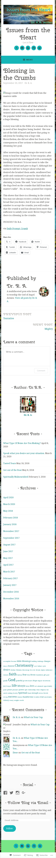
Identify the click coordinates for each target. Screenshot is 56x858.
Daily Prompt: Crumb (17, 228)
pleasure (15, 690)
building (34, 661)
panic (5, 690)
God (11, 679)
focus (32, 674)
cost (35, 666)
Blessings (26, 661)
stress (41, 693)
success (12, 696)
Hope (35, 680)
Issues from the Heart (28, 33)
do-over (32, 670)
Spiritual (22, 692)
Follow (9, 828)
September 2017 (11, 537)
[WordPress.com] (39, 48)
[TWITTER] (16, 846)
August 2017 (9, 544)
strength (35, 693)
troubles (37, 697)
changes (47, 661)
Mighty (43, 326)
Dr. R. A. (28, 83)
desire (6, 669)
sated (5, 693)
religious (43, 690)
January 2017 (9, 585)
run (47, 690)
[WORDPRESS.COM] (40, 846)
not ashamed (39, 686)
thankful (26, 697)
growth (25, 681)
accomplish (7, 661)
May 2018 (8, 510)
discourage (26, 670)
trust (42, 697)
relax (38, 690)
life (14, 685)
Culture (39, 666)
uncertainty (48, 697)
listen (27, 686)
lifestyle (21, 685)
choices (11, 666)
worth (22, 700)
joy (4, 686)
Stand (29, 693)
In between (46, 681)
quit (26, 690)
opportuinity (48, 686)
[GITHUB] (34, 846)
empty (43, 670)
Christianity (24, 665)
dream (38, 670)
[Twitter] (16, 48)
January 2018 (9, 524)
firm (28, 675)
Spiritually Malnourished (15, 476)
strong (5, 697)
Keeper (8, 686)
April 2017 (8, 564)
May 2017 (8, 558)
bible (19, 661)
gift (45, 675)
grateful (19, 680)
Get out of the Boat (12, 470)
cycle (44, 666)
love (32, 685)
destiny (13, 670)
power (21, 689)
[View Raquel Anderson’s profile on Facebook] (5, 793)
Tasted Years (9, 463)
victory (6, 700)
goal (47, 675)
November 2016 (11, 598)
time (31, 697)
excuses (5, 675)
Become (13, 661)
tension (19, 697)
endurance (48, 670)
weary (11, 700)
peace (9, 689)
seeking (9, 693)
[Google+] (28, 48)
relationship (32, 690)
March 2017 (9, 571)
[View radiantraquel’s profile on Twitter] (11, 793)
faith (13, 674)
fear (25, 674)
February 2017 (10, 578)
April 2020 (8, 497)
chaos (5, 666)
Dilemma (19, 670)
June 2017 (8, 551)
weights (16, 700)
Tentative (17, 316)
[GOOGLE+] (28, 846)
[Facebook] (22, 48)
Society (15, 693)
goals (5, 680)
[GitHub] (33, 48)
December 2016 (11, 591)
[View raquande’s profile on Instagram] (18, 793)
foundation (39, 675)
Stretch (45, 693)
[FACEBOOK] (22, 846)
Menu (29, 59)
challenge (40, 661)
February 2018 (10, 517)
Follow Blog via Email (28, 802)
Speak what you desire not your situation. (24, 453)
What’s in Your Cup (33, 717)
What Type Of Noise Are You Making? (22, 443)
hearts (30, 681)
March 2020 (9, 504)
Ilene (15, 752)
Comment (41, 370)
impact (40, 681)
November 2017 (11, 531)
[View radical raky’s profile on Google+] (24, 793)
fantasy (19, 675)
